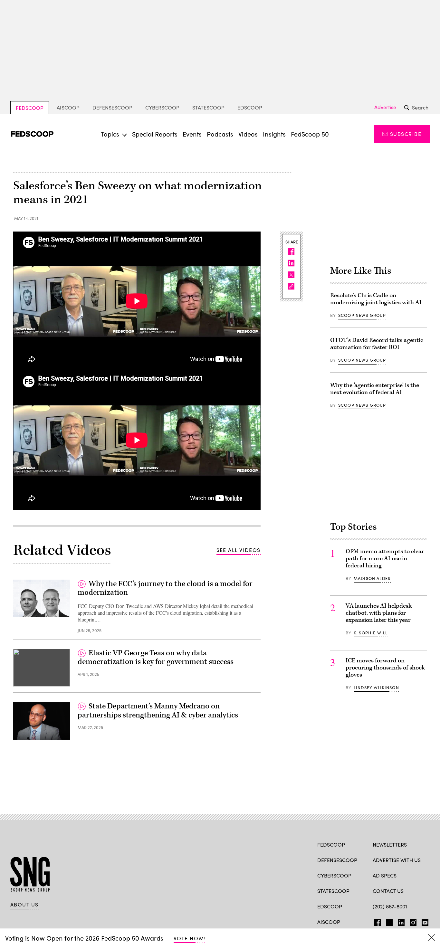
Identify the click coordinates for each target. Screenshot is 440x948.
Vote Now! (189, 938)
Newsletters (390, 844)
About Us (24, 904)
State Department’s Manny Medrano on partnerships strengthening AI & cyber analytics (158, 710)
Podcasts (220, 133)
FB (376, 921)
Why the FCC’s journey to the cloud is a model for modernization (165, 588)
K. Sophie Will (370, 633)
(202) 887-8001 (390, 906)
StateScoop (208, 107)
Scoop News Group (362, 315)
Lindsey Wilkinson (376, 687)
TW (388, 921)
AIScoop (68, 107)
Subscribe (405, 133)
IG (411, 921)
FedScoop (29, 107)
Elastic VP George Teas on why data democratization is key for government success (156, 657)
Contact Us (388, 890)
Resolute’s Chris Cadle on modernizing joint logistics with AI (376, 299)
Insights (274, 133)
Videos (248, 133)
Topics (110, 133)
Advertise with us (397, 860)
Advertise (385, 107)
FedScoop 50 (310, 133)
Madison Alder (372, 578)
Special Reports (154, 133)
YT (423, 921)
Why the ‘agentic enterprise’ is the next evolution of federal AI (374, 388)
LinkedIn (401, 921)
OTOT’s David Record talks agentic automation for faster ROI (376, 343)
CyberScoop (162, 107)
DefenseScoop (112, 107)
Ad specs (385, 875)
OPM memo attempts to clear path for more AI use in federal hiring (385, 558)
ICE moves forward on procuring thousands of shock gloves (385, 668)
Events (192, 133)
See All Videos (238, 549)
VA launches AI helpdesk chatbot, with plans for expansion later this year (379, 613)
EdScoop (249, 107)
